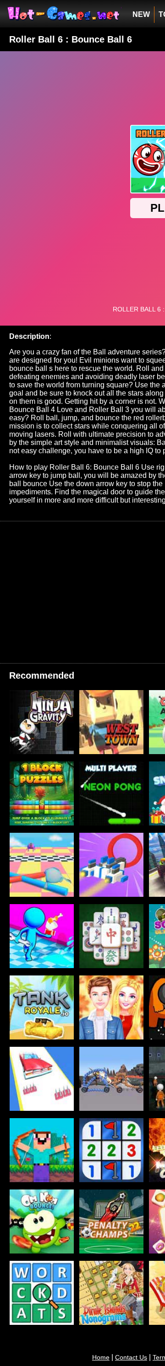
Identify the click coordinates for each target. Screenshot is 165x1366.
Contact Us (131, 1357)
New (141, 14)
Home (101, 1357)
